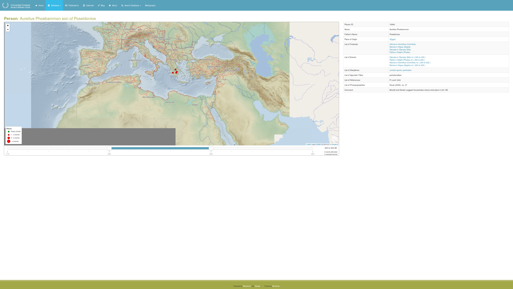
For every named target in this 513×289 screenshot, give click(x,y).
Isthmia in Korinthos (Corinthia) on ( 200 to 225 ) (410, 62)
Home (40, 5)
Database (55, 5)
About (114, 5)
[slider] (109, 148)
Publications (73, 5)
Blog (102, 5)
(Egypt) (393, 39)
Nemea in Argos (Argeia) (400, 46)
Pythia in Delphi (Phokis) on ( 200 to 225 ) (407, 59)
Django (257, 286)
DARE (319, 144)
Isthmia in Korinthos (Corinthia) (403, 44)
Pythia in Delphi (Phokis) (400, 52)
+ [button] (8, 25)
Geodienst (335, 144)
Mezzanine (247, 286)
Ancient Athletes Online (20, 6)
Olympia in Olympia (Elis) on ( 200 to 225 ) (407, 57)
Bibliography (150, 5)
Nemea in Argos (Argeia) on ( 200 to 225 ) (407, 65)
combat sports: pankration (401, 70)
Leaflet (308, 144)
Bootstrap (275, 286)
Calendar (89, 5)
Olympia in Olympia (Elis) (400, 49)
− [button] (8, 29)
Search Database (131, 5)
